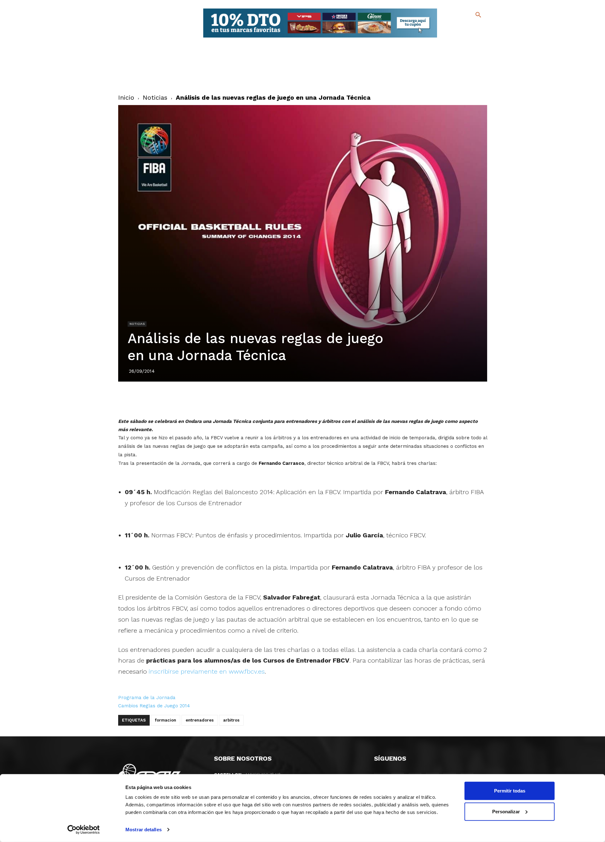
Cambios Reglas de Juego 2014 (154, 706)
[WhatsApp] (324, 399)
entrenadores (200, 720)
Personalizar (506, 811)
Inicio (126, 97)
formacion (165, 720)
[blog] (471, 28)
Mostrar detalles (143, 829)
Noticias (155, 97)
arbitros (231, 720)
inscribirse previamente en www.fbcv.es (207, 671)
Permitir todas (509, 790)
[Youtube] (473, 37)
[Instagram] (481, 28)
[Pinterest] (295, 399)
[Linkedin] (309, 399)
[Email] (338, 399)
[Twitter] (461, 27)
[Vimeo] (462, 37)
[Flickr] (452, 37)
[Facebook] (452, 28)
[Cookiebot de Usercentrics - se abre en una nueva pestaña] (83, 829)
